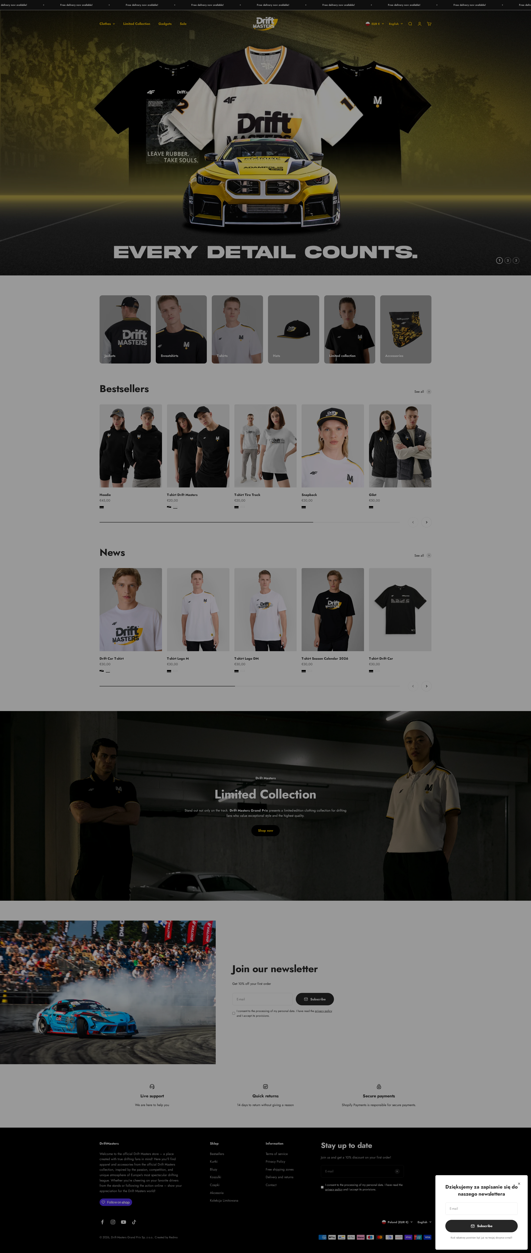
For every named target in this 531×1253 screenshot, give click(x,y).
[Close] (519, 1184)
